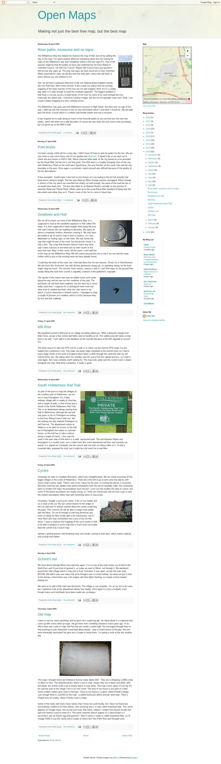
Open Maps (67, 15)
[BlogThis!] (85, 132)
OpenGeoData (150, 269)
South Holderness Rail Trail (59, 385)
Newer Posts (44, 736)
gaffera (115, 758)
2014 (148, 133)
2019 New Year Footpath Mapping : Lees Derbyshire (151, 259)
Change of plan (149, 247)
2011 (148, 144)
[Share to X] (88, 132)
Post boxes (46, 147)
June (150, 177)
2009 (148, 151)
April (150, 185)
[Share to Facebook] (91, 132)
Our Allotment (150, 281)
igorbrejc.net (149, 291)
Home (86, 736)
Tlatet (146, 245)
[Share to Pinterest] (94, 132)
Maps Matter (149, 255)
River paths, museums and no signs (66, 50)
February (152, 223)
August (151, 170)
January (152, 227)
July (150, 174)
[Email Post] (77, 133)
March (151, 220)
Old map (44, 614)
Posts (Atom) (55, 740)
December (153, 155)
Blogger (134, 758)
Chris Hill (150, 316)
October (151, 162)
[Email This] (82, 132)
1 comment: (68, 133)
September (153, 166)
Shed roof (147, 284)
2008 (148, 232)
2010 (148, 148)
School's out (47, 559)
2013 (148, 136)
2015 (148, 129)
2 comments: (68, 200)
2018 (148, 117)
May (150, 181)
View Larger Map (149, 106)
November (153, 158)
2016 (148, 125)
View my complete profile (154, 320)
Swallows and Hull (52, 214)
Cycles (43, 471)
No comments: (69, 312)
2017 (148, 121)
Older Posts (127, 736)
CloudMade (149, 303)
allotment (92, 156)
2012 (148, 140)
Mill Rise (44, 327)
